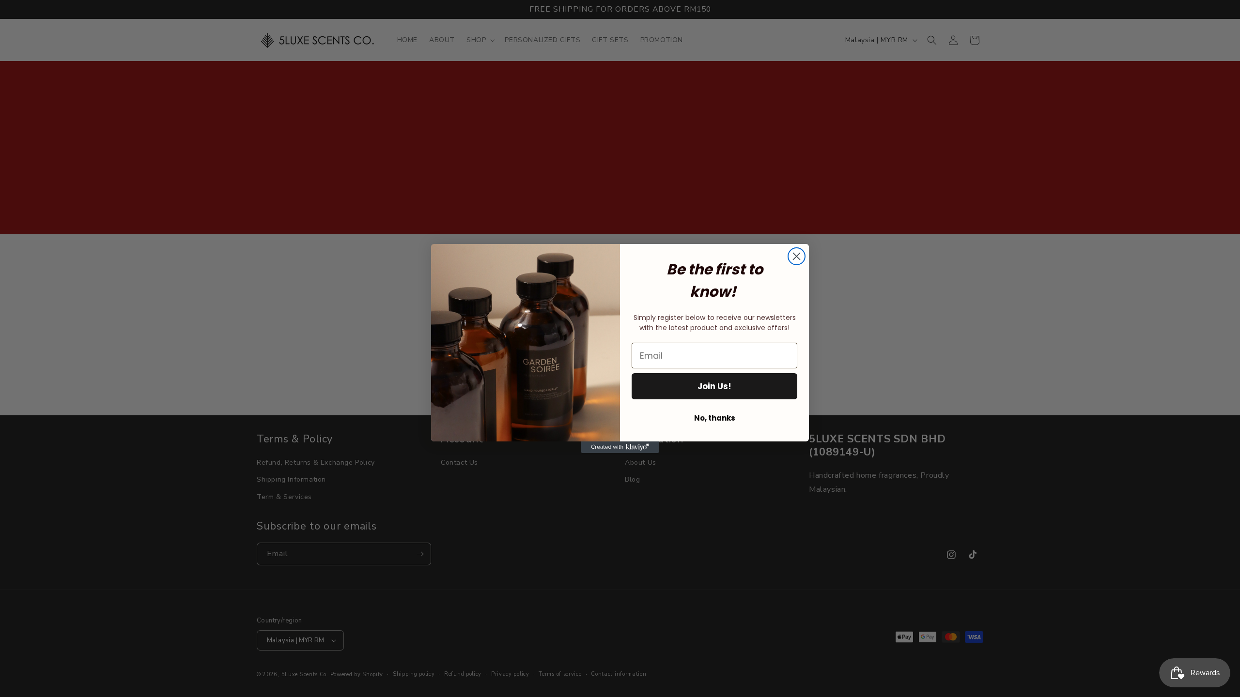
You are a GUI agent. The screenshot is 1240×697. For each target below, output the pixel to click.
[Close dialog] (796, 256)
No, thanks (714, 418)
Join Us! (714, 386)
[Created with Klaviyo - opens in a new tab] (620, 447)
